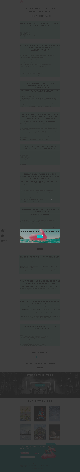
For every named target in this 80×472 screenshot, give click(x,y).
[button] (51, 199)
